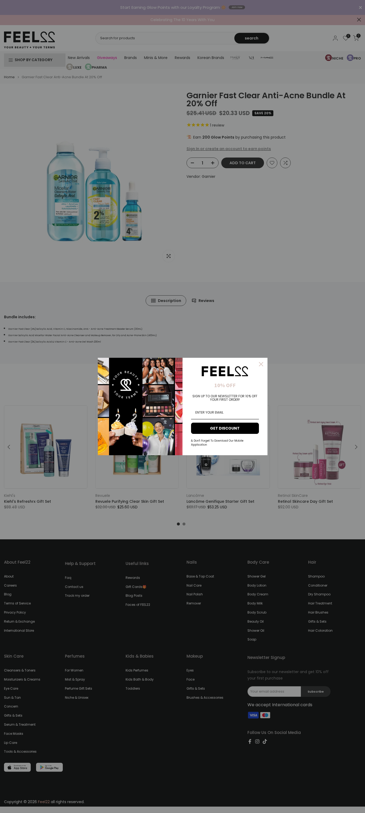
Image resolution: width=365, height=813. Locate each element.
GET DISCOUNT (225, 428)
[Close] (261, 364)
